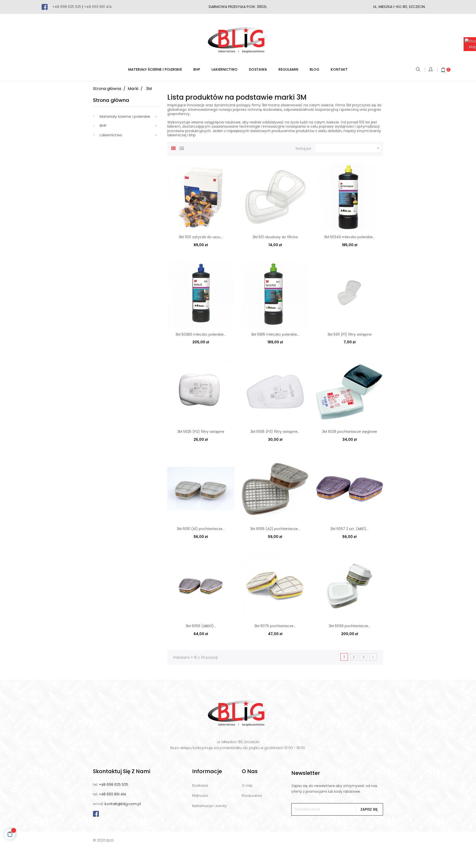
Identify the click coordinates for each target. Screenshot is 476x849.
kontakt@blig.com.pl (123, 803)
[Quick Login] (431, 69)
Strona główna (111, 100)
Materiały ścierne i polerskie (125, 116)
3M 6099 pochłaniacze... (349, 625)
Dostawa (200, 785)
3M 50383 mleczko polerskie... (201, 334)
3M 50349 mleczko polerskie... (349, 236)
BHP (103, 125)
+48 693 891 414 (98, 6)
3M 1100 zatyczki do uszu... (201, 236)
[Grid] (173, 147)
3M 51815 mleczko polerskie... (275, 334)
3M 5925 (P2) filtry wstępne (200, 431)
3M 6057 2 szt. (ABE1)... (349, 528)
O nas (247, 785)
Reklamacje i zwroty (209, 805)
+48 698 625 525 (66, 6)
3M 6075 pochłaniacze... (275, 625)
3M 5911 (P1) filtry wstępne (349, 334)
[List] (181, 147)
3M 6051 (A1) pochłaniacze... (201, 528)
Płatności (200, 795)
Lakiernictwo (111, 135)
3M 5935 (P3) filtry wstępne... (275, 431)
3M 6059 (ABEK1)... (201, 625)
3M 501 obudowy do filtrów (275, 236)
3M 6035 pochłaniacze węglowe (349, 431)
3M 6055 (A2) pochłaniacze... (275, 528)
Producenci (252, 795)
